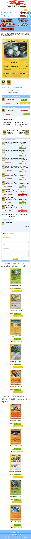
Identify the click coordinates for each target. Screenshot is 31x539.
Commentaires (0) (6, 219)
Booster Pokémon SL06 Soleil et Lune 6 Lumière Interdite (15, 175)
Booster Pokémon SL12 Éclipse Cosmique (15, 199)
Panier (6, 16)
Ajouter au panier (25, 103)
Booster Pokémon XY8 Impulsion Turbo (15, 191)
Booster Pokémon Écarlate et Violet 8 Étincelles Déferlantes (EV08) (14, 144)
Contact (15, 532)
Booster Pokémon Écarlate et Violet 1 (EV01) (16, 159)
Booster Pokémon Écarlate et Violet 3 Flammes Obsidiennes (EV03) (14, 152)
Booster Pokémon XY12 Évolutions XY (14, 207)
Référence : (10, 90)
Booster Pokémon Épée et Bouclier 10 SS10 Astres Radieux (16, 168)
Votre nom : (5, 240)
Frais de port (15, 535)
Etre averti (26, 114)
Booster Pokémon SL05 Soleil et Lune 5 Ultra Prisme (16, 183)
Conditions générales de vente (15, 537)
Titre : (4, 244)
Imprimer (13, 216)
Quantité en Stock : (13, 92)
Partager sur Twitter (22, 214)
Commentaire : (6, 248)
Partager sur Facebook (8, 214)
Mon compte (7, 12)
